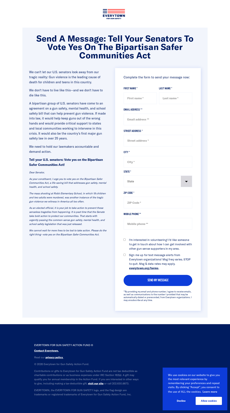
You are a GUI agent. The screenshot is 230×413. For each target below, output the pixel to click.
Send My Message (157, 280)
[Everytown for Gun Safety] (115, 6)
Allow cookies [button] (209, 400)
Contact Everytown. (46, 350)
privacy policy (54, 357)
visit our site (96, 383)
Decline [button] (181, 400)
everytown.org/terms (143, 268)
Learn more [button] (210, 391)
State (127, 171)
